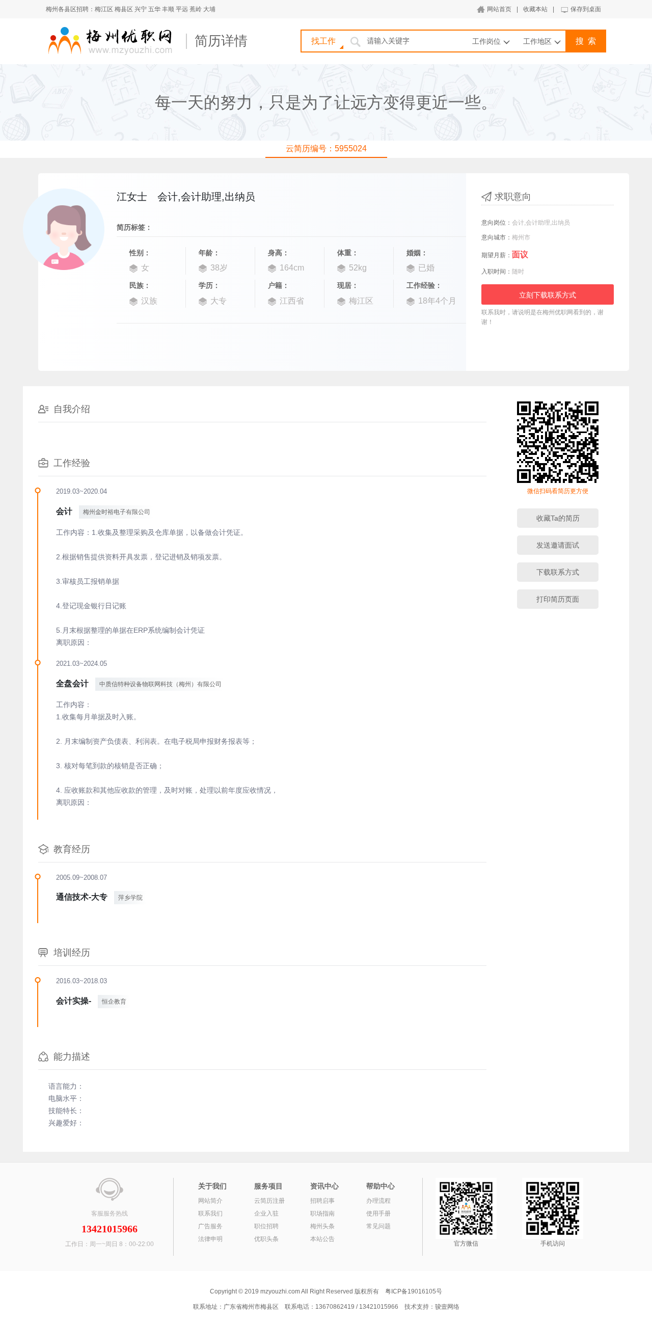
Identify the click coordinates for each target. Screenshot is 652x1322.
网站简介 (210, 1200)
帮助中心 (380, 1186)
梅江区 (104, 9)
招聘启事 (322, 1200)
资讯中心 (324, 1186)
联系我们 (210, 1213)
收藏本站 (535, 9)
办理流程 (378, 1200)
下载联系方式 (557, 572)
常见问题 (378, 1226)
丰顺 (168, 9)
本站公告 (322, 1239)
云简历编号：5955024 (326, 148)
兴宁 (140, 9)
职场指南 (322, 1213)
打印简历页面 (557, 599)
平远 (182, 9)
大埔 (209, 9)
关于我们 (212, 1186)
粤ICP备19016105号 (413, 1291)
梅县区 (124, 9)
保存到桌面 (585, 9)
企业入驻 (266, 1213)
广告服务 (210, 1226)
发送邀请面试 (557, 545)
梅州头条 (322, 1226)
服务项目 (268, 1186)
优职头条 (266, 1239)
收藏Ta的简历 (558, 518)
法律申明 (210, 1239)
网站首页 (499, 9)
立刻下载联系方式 (547, 295)
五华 (154, 9)
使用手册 (378, 1213)
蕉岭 (195, 9)
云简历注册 (269, 1200)
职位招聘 (266, 1226)
